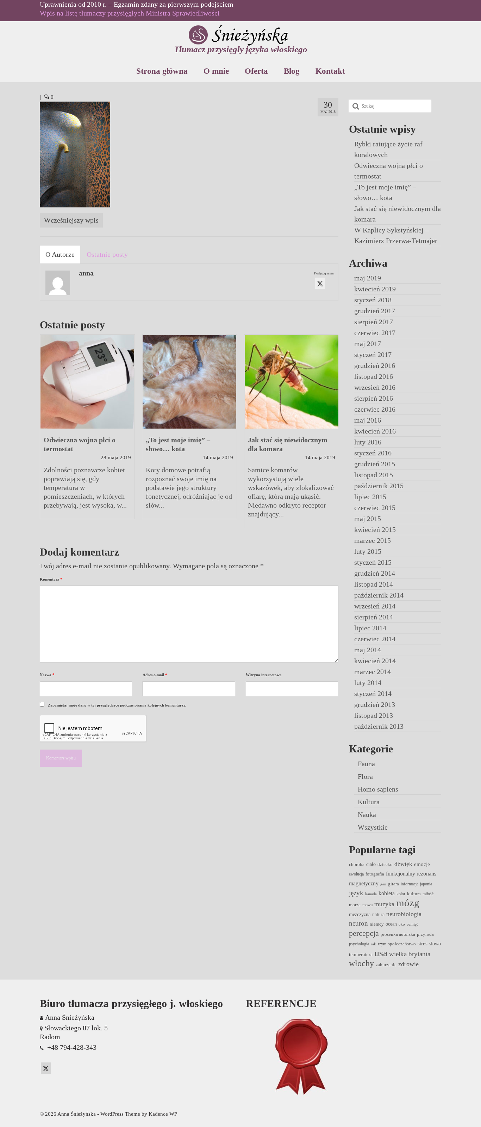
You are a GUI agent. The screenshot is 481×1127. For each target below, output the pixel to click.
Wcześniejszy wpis (71, 220)
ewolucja (356, 874)
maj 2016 (367, 420)
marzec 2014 (372, 671)
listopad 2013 (373, 715)
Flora (365, 776)
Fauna (366, 764)
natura (378, 914)
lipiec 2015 (370, 497)
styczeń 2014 (373, 693)
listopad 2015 (373, 475)
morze (355, 904)
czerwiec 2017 (374, 333)
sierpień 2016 (373, 398)
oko (402, 924)
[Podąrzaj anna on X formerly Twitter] (320, 283)
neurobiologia (403, 913)
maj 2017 (367, 343)
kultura (414, 893)
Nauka (367, 814)
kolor (400, 893)
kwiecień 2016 (375, 431)
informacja (409, 883)
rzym (382, 943)
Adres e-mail (155, 675)
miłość (428, 893)
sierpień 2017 (373, 322)
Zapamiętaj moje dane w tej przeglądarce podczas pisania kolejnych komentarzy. (117, 705)
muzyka (384, 904)
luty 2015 (367, 551)
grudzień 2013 (374, 704)
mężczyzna (359, 914)
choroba (356, 864)
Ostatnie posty (107, 254)
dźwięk (403, 863)
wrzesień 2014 (374, 606)
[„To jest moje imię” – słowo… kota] (189, 382)
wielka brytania (409, 954)
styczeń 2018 (373, 300)
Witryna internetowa (264, 675)
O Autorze (60, 254)
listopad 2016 (373, 376)
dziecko (385, 864)
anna (86, 273)
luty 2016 (367, 442)
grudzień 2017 (374, 311)
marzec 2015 (372, 540)
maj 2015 (367, 518)
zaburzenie (386, 964)
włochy (361, 963)
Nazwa (47, 675)
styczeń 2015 (373, 562)
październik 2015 (379, 486)
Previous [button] (46, 435)
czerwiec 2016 (374, 409)
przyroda (425, 934)
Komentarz (51, 579)
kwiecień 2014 (375, 661)
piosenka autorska (398, 934)
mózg (407, 902)
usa (380, 952)
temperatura (361, 954)
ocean (391, 924)
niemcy (377, 924)
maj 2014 (367, 650)
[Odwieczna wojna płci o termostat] (87, 382)
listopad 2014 (373, 584)
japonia (426, 883)
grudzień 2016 (374, 365)
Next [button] (332, 435)
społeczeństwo (402, 943)
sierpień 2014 (373, 617)
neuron (358, 923)
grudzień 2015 (374, 464)
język (356, 893)
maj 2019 (367, 278)
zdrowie (408, 964)
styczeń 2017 (373, 354)
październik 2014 (379, 595)
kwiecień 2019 (375, 289)
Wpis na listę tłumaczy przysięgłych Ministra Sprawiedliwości (130, 13)
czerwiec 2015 (374, 507)
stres (422, 943)
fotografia (375, 874)
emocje (422, 864)
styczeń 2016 (373, 453)
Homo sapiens (378, 789)
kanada (371, 894)
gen (383, 884)
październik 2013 (379, 726)
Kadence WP (163, 1114)
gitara (393, 883)
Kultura (369, 802)
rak (373, 944)
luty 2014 (367, 682)
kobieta (387, 893)
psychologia (359, 943)
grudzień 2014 (374, 573)
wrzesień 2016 (374, 387)
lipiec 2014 (370, 628)
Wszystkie (373, 827)
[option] (87, 430)
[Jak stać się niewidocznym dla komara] (291, 382)
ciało (371, 864)
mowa (367, 904)
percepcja (364, 933)
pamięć (412, 924)
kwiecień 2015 (375, 529)
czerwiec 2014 (374, 639)
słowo (435, 943)
